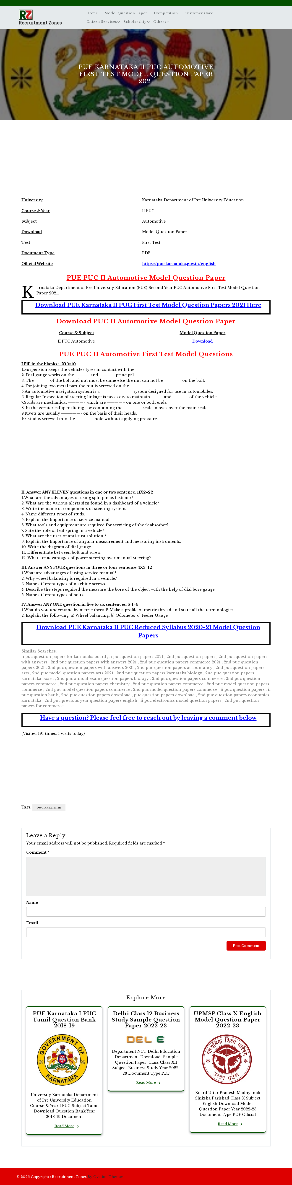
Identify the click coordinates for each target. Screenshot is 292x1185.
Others (159, 22)
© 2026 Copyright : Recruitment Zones (69, 1177)
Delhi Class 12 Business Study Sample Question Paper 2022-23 (146, 1020)
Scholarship (135, 22)
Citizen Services (101, 22)
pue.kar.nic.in (48, 807)
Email (32, 923)
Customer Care (199, 13)
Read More (64, 1126)
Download (202, 341)
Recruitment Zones (40, 23)
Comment (37, 852)
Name (32, 902)
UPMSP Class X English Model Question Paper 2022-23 (228, 1020)
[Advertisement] (146, 163)
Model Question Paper (125, 13)
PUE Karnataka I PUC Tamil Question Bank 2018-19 (64, 1020)
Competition (166, 13)
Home (92, 13)
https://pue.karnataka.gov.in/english (179, 263)
